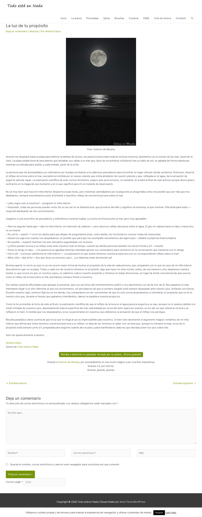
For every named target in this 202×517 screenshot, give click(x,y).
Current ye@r (14, 482)
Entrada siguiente (184, 383)
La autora (76, 18)
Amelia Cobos (13, 342)
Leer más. (171, 512)
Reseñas (119, 18)
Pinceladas (92, 18)
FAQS (146, 18)
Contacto (181, 18)
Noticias (34, 31)
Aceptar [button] (159, 512)
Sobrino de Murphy (68, 362)
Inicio (64, 18)
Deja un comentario (17, 31)
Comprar (134, 18)
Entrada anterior (16, 383)
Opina (106, 18)
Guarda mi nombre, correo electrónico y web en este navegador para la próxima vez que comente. (65, 464)
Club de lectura (162, 18)
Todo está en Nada (27, 346)
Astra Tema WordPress (132, 501)
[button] (192, 18)
